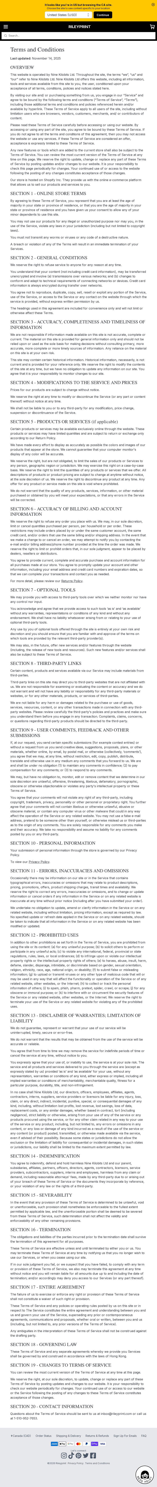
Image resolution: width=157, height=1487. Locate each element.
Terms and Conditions (97, 1463)
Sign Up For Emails (125, 1435)
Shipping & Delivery (68, 1435)
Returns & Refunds (97, 1435)
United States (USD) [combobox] (62, 15)
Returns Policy (71, 581)
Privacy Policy (39, 862)
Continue (103, 15)
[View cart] (152, 27)
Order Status (44, 1435)
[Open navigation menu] (6, 27)
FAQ (143, 1435)
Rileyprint (80, 26)
